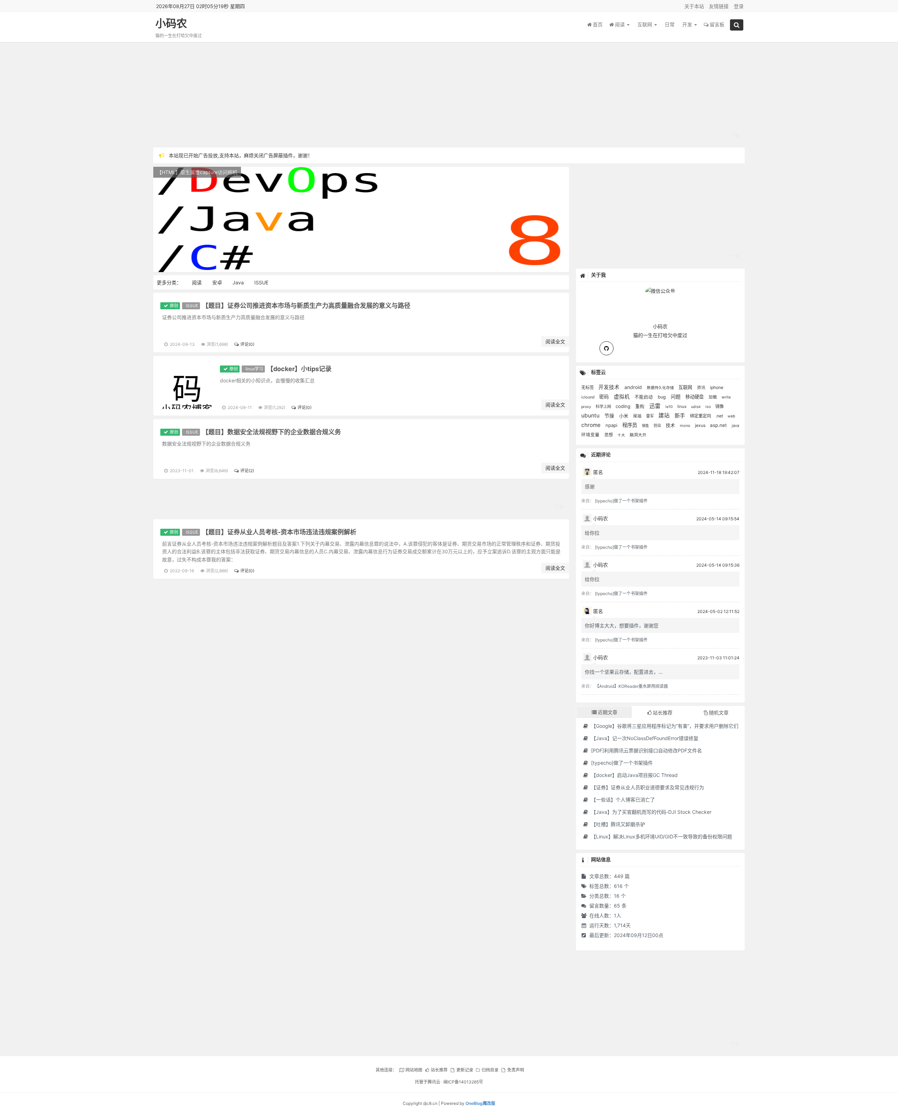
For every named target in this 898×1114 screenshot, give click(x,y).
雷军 (650, 416)
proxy (586, 406)
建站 (664, 415)
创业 (658, 425)
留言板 (717, 24)
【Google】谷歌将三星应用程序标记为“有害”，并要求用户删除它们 (664, 726)
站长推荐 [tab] (662, 713)
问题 (676, 397)
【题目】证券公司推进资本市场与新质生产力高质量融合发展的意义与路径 (306, 305)
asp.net (719, 425)
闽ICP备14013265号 (463, 1082)
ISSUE (261, 282)
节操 (610, 415)
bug (662, 397)
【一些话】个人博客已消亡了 (622, 800)
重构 (640, 406)
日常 (670, 24)
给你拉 (592, 533)
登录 (739, 6)
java (735, 425)
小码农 (171, 23)
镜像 (719, 406)
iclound (588, 397)
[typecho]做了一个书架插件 (621, 500)
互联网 (645, 24)
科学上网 (604, 406)
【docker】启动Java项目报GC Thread (634, 775)
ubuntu (591, 415)
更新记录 (464, 1070)
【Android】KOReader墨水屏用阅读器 (631, 686)
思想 (609, 434)
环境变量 (591, 434)
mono (685, 425)
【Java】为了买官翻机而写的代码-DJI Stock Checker (650, 812)
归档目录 (490, 1070)
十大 (621, 435)
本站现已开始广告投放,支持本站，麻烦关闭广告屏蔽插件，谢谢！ (241, 155)
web (731, 416)
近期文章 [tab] (607, 712)
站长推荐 (439, 1070)
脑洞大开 (638, 435)
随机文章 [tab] (719, 713)
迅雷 (655, 406)
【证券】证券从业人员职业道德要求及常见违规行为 (647, 787)
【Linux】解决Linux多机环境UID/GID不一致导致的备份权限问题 (661, 836)
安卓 (217, 282)
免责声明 (515, 1070)
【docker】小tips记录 (299, 369)
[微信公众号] (660, 290)
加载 (713, 397)
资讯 (701, 387)
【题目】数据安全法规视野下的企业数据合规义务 (271, 432)
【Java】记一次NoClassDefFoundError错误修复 (644, 738)
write (726, 397)
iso (708, 406)
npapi (612, 425)
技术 (671, 425)
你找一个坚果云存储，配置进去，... (624, 672)
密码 (604, 397)
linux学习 (254, 368)
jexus (700, 425)
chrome (591, 425)
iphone (716, 387)
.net (720, 415)
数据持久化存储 (661, 387)
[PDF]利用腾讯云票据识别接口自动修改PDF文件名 (646, 750)
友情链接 (719, 6)
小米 (624, 415)
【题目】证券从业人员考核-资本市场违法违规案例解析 (279, 532)
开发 (687, 24)
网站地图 (414, 1070)
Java (238, 282)
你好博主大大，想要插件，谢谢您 (621, 625)
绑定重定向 (701, 415)
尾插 (638, 416)
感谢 (590, 486)
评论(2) (247, 470)
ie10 (669, 406)
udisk (696, 406)
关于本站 (694, 6)
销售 (646, 425)
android (633, 387)
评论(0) (247, 344)
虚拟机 (622, 397)
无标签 (588, 387)
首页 (598, 24)
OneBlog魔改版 (480, 1103)
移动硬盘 (695, 397)
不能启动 (644, 397)
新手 (680, 415)
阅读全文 (555, 341)
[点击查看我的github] (606, 348)
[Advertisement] (363, 95)
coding (624, 406)
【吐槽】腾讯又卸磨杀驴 (617, 824)
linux (682, 406)
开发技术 (609, 387)
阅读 (620, 24)
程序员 (630, 425)
